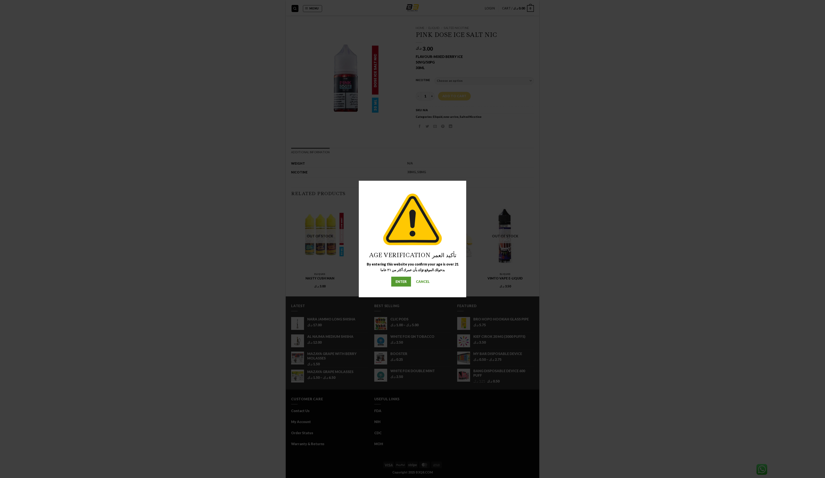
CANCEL (423, 281)
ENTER (401, 281)
